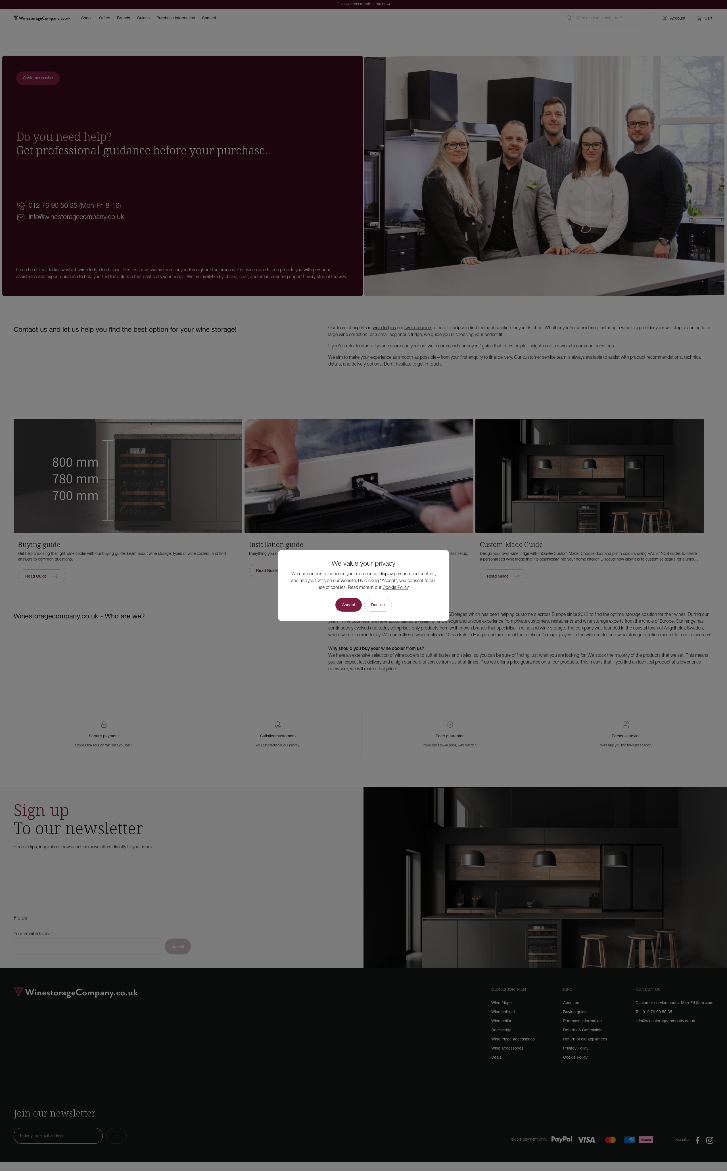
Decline (378, 605)
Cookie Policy (395, 588)
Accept (348, 605)
